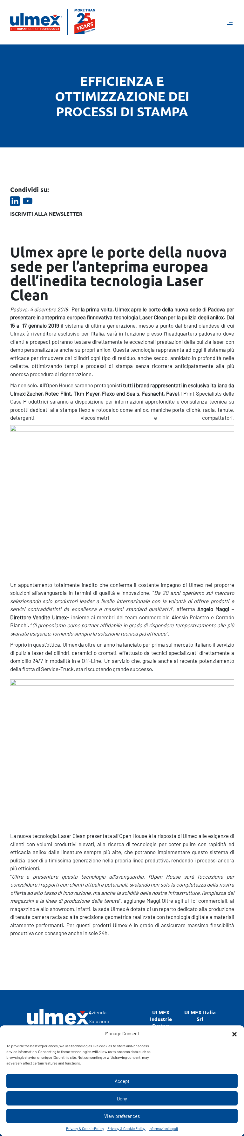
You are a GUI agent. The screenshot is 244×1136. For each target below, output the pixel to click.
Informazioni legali (163, 1128)
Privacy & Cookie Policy (85, 1128)
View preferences (122, 1116)
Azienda (97, 1012)
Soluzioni (99, 1021)
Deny (122, 1098)
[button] (234, 1033)
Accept (122, 1081)
